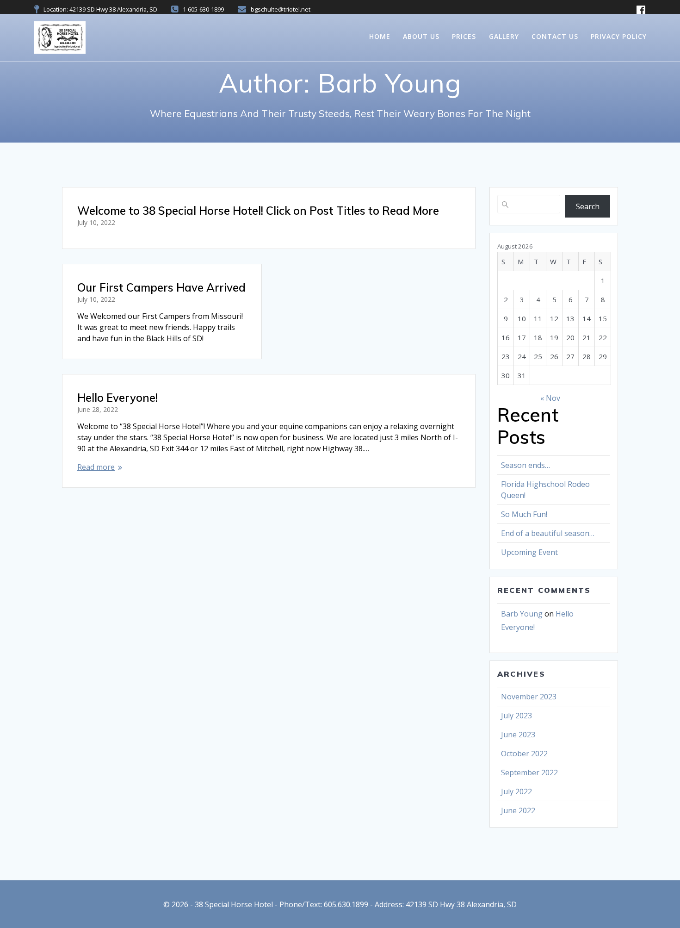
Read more (96, 467)
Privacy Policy (619, 36)
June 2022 (518, 810)
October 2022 (524, 753)
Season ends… (525, 465)
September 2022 (529, 772)
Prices (464, 36)
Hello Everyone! (117, 398)
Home (379, 36)
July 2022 (516, 791)
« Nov (550, 398)
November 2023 (528, 696)
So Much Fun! (524, 514)
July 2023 (516, 715)
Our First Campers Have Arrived (161, 287)
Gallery (504, 36)
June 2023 (518, 734)
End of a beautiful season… (547, 533)
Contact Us (555, 36)
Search (588, 206)
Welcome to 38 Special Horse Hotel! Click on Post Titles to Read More (258, 211)
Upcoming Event (529, 552)
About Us (421, 36)
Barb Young (522, 614)
